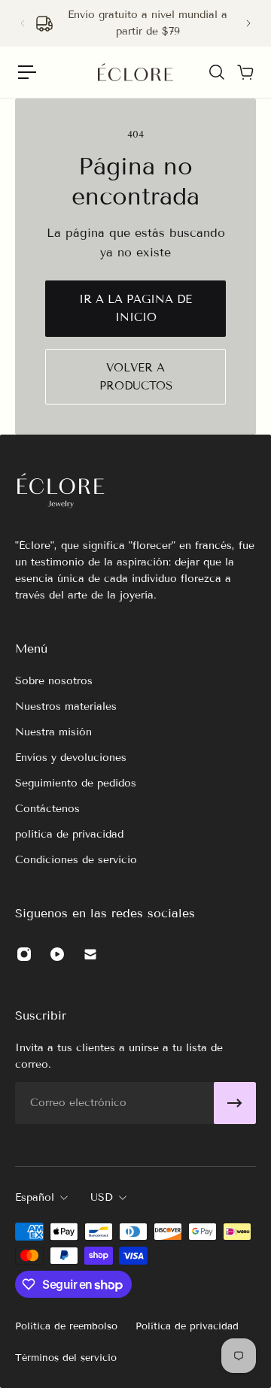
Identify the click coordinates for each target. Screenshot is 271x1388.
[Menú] (27, 72)
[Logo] (135, 72)
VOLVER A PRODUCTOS (135, 376)
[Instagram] (24, 954)
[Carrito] (244, 72)
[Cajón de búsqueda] (216, 72)
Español (34, 1197)
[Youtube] (57, 954)
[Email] (90, 954)
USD (101, 1197)
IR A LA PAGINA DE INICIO (135, 308)
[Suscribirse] (235, 1103)
